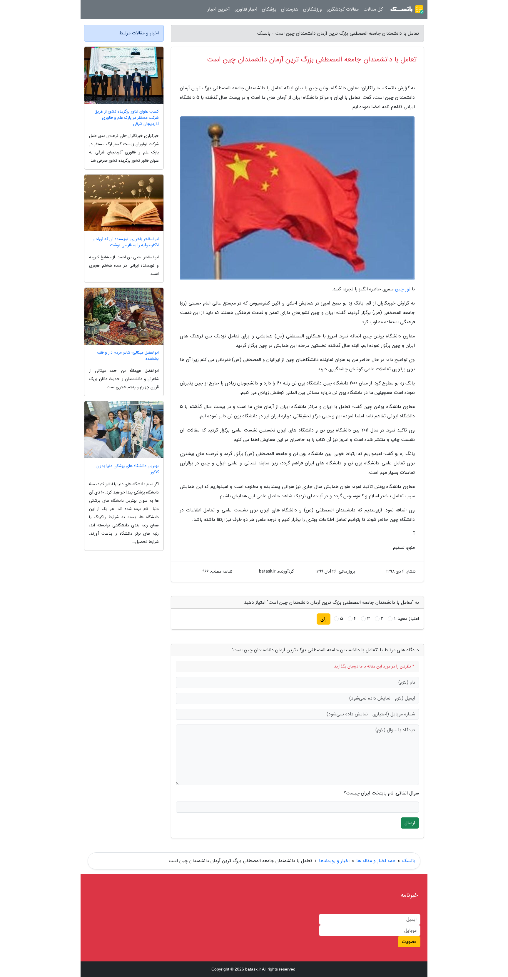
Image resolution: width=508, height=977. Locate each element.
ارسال (410, 823)
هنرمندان (289, 9)
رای (323, 619)
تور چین (402, 289)
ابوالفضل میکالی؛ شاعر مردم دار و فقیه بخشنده (128, 355)
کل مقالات (373, 9)
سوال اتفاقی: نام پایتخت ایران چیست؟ (381, 793)
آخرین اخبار (219, 9)
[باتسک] (407, 9)
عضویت (409, 941)
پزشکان (269, 9)
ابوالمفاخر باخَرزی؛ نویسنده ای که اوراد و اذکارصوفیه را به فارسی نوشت (126, 242)
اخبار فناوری (246, 9)
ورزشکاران (312, 9)
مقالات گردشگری (343, 9)
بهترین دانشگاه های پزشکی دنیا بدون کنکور (127, 469)
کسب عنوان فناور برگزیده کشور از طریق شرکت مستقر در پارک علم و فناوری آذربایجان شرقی (126, 117)
